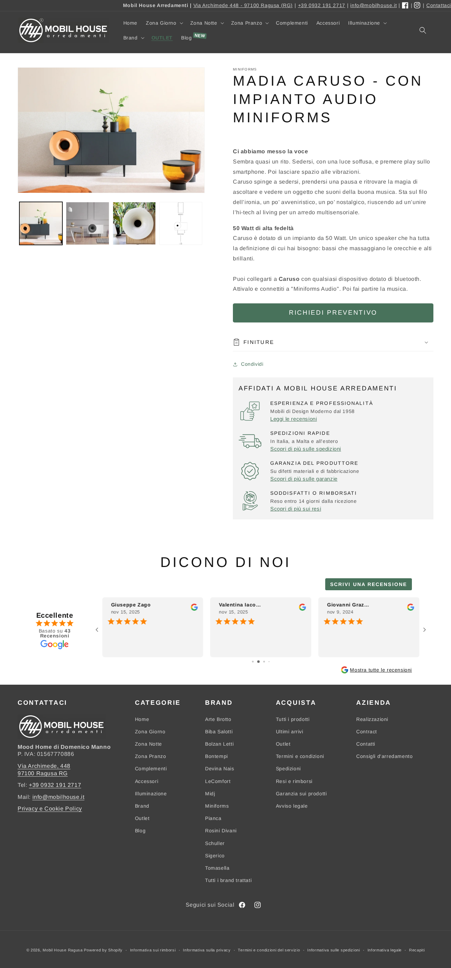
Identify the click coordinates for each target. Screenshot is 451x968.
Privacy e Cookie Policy (50, 809)
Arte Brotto (218, 719)
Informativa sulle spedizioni (333, 950)
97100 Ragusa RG (43, 773)
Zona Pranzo (150, 756)
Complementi (151, 768)
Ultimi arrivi (289, 731)
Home (142, 719)
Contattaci (438, 5)
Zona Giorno (150, 731)
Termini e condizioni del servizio (269, 950)
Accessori (146, 781)
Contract (366, 731)
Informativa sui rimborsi (153, 950)
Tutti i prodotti (293, 719)
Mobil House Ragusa (63, 950)
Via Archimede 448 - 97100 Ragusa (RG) (243, 5)
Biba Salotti (219, 731)
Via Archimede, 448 (44, 766)
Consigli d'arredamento (384, 756)
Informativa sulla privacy (207, 950)
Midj (210, 793)
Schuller (215, 843)
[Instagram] (417, 5)
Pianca (213, 818)
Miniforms (217, 806)
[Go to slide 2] (258, 661)
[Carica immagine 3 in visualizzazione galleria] (134, 223)
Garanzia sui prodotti (301, 793)
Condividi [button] (252, 364)
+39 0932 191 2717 (321, 5)
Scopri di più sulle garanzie (304, 479)
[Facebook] (405, 5)
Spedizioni (288, 768)
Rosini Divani (221, 830)
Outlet (142, 818)
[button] (164, 23)
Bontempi (216, 756)
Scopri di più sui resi (295, 509)
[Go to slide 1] (253, 661)
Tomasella (217, 868)
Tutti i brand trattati (228, 880)
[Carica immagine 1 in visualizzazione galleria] (40, 223)
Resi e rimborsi (294, 781)
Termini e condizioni (300, 756)
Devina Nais (219, 768)
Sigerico (215, 855)
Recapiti (417, 950)
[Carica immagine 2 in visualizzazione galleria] (87, 223)
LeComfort (217, 781)
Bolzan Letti (219, 744)
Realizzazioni (372, 719)
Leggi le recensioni (293, 419)
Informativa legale (384, 950)
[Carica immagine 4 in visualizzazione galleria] (180, 223)
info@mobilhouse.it (373, 5)
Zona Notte (148, 744)
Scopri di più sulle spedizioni (305, 449)
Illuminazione (151, 793)
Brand (142, 806)
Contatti (365, 744)
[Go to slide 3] (264, 661)
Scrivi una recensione (368, 584)
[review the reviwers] (194, 609)
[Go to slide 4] (269, 661)
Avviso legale (292, 806)
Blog (140, 830)
